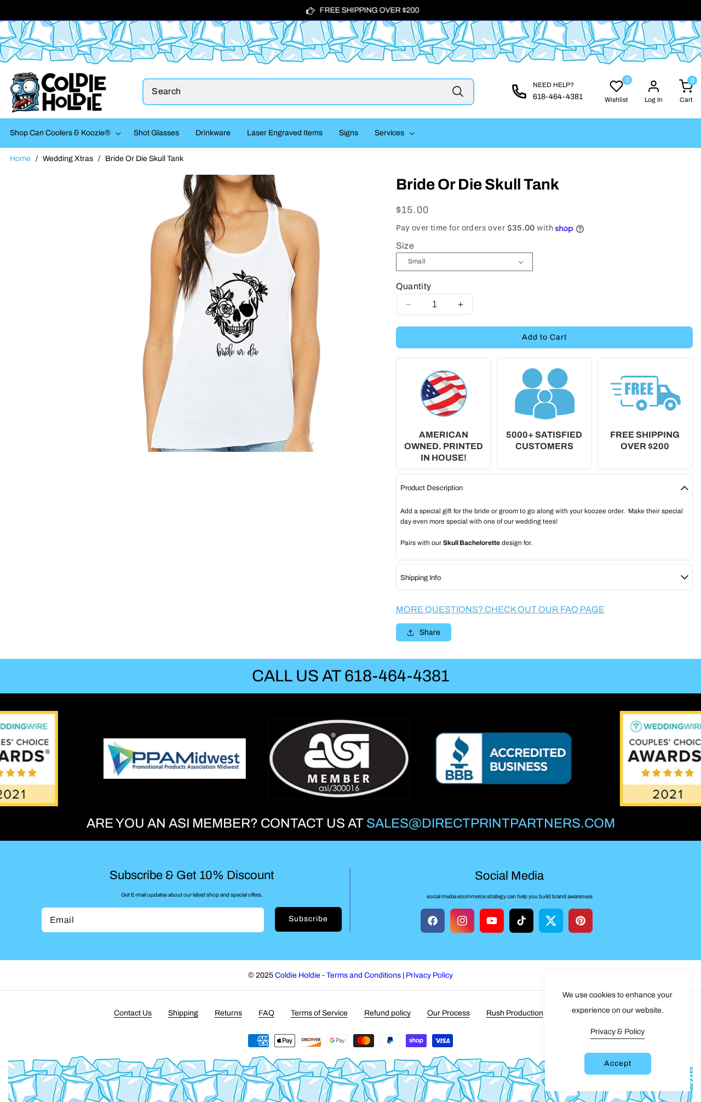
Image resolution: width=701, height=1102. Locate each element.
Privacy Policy (429, 975)
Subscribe (308, 919)
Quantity (414, 286)
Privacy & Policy (617, 1032)
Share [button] (430, 632)
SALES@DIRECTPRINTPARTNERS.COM (490, 823)
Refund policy (387, 1013)
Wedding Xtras (68, 158)
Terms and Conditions (363, 975)
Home (20, 158)
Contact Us (133, 1013)
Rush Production (514, 1013)
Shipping (183, 1013)
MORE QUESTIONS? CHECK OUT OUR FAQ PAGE (500, 609)
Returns (228, 1013)
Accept (617, 1063)
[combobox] (308, 91)
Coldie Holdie (297, 975)
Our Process (448, 1013)
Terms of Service (319, 1013)
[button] (63, 133)
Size (405, 245)
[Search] (458, 91)
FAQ (266, 1013)
